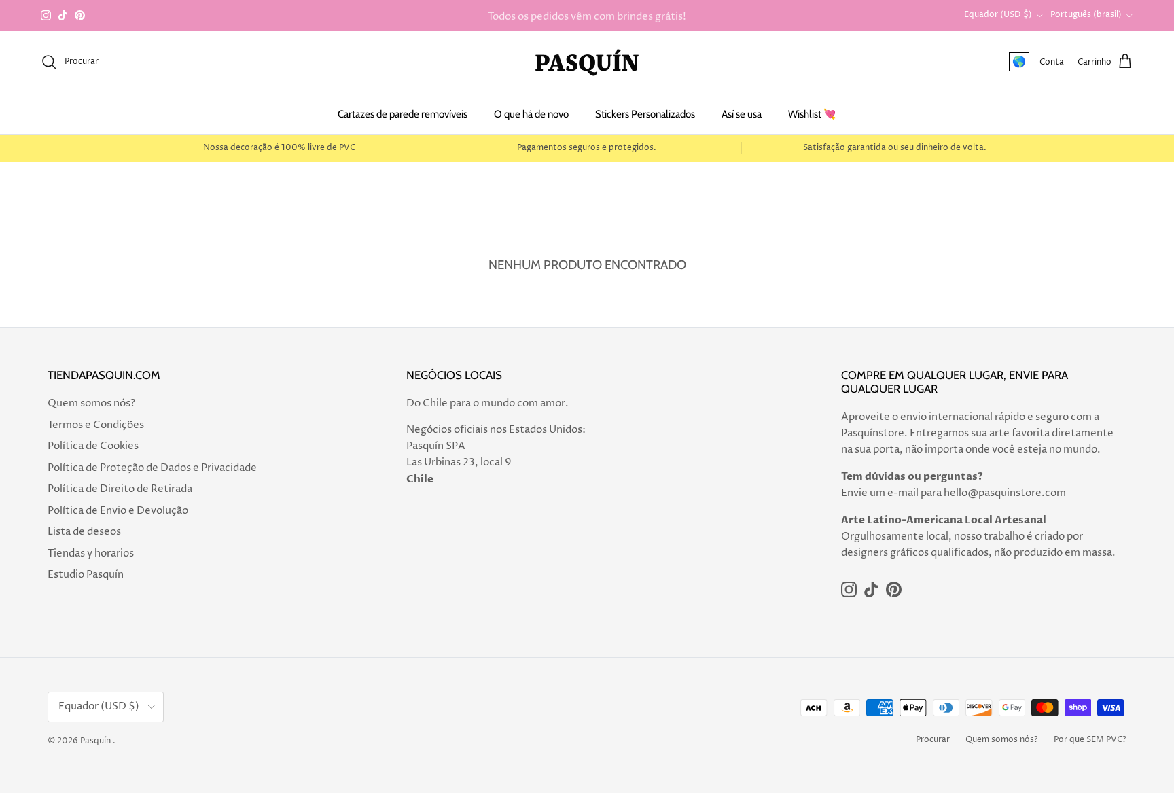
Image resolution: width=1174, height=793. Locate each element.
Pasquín (95, 741)
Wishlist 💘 (812, 114)
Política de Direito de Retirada (120, 489)
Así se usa (742, 114)
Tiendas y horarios (91, 553)
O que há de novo (531, 114)
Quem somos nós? (91, 403)
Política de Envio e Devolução (118, 511)
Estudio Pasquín (86, 574)
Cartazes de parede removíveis (402, 114)
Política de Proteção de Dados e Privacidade (152, 468)
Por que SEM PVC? (1090, 739)
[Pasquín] (587, 62)
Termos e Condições (96, 425)
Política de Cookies (93, 446)
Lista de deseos (84, 532)
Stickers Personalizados (645, 114)
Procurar (933, 739)
